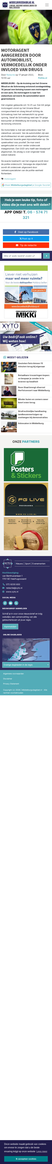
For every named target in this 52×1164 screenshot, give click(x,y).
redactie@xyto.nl (14, 588)
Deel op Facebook (28, 232)
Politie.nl (42, 78)
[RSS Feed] (16, 603)
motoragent (10, 179)
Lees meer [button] (41, 1151)
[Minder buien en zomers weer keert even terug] (9, 403)
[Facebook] (5, 603)
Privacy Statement (11, 684)
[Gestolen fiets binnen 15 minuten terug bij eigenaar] (9, 367)
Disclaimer (7, 679)
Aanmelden (10, 626)
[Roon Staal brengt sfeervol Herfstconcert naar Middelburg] (9, 391)
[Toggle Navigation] (47, 5)
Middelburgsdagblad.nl (21, 2)
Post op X (27, 238)
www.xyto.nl (12, 591)
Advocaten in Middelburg (31, 423)
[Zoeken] (46, 256)
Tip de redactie (28, 245)
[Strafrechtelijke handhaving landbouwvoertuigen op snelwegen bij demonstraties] (9, 415)
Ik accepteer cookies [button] (26, 1159)
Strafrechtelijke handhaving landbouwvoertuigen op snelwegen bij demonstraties (33, 414)
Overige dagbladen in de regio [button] (18, 665)
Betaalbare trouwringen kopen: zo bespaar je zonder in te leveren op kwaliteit (34, 378)
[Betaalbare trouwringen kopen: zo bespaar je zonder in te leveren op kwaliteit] (9, 379)
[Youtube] (11, 603)
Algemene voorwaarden (13, 674)
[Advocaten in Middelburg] (9, 427)
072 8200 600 (13, 584)
